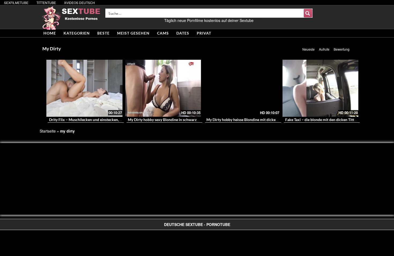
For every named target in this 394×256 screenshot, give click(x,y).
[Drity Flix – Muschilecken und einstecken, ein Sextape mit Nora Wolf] (84, 88)
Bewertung (342, 49)
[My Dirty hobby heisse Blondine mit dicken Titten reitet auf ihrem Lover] (242, 88)
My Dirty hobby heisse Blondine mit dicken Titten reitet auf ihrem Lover (265, 119)
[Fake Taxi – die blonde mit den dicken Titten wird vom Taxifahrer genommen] (321, 88)
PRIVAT (204, 33)
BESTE (103, 33)
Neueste (308, 49)
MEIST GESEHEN (133, 33)
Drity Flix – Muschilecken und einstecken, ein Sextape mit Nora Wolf (106, 119)
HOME (49, 33)
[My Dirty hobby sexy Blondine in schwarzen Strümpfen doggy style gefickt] (163, 88)
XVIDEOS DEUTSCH (79, 2)
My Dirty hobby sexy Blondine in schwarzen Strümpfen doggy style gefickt (189, 119)
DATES (182, 33)
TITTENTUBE (46, 2)
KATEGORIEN (77, 33)
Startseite (48, 131)
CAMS (163, 33)
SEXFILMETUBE (16, 2)
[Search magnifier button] (308, 13)
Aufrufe (324, 49)
